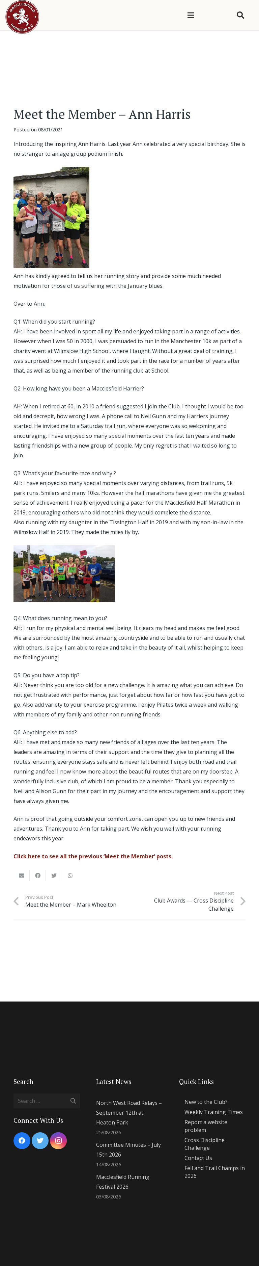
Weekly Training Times (213, 1112)
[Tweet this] (54, 875)
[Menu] (191, 15)
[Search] (240, 15)
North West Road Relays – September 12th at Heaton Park (129, 1112)
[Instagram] (58, 1140)
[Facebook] (21, 1140)
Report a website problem (205, 1125)
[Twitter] (40, 1140)
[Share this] (38, 875)
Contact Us (198, 1158)
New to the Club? (206, 1102)
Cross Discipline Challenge (204, 1143)
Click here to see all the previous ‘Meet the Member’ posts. (93, 856)
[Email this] (21, 875)
